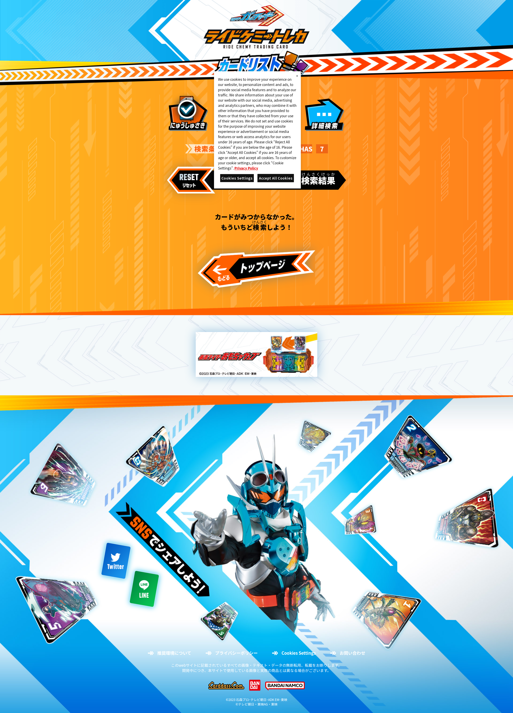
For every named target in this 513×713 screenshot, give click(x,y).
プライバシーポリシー (236, 653)
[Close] (297, 76)
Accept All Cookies (275, 178)
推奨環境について (174, 653)
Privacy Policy (246, 168)
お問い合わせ (352, 653)
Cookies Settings (298, 653)
